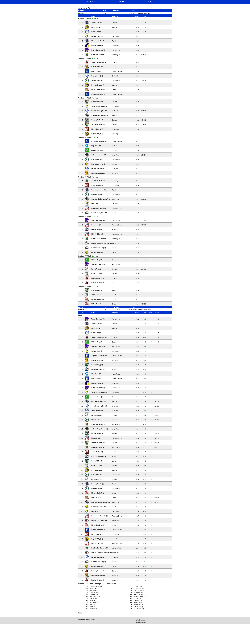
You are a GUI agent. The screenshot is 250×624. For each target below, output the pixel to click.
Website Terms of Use (141, 622)
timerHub (91, 619)
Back (80, 613)
